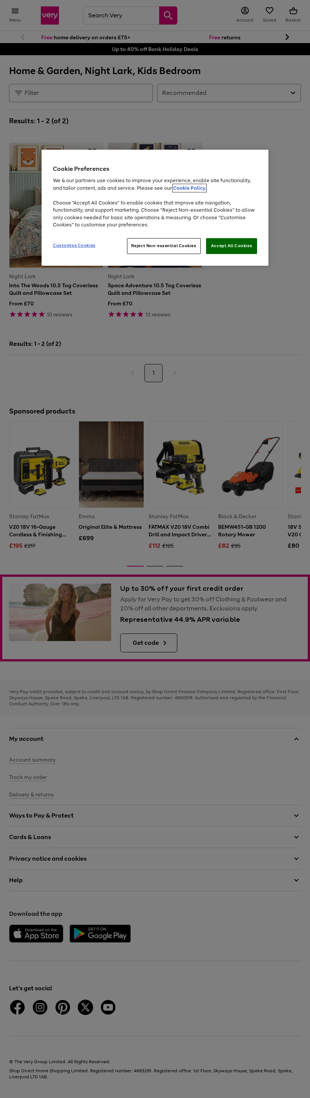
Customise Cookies (74, 245)
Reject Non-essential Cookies (164, 246)
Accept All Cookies (231, 246)
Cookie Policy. (189, 188)
